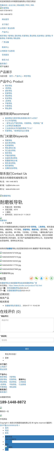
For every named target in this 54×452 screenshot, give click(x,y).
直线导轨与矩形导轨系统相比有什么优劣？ (21, 118)
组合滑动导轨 (10, 142)
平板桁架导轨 (10, 155)
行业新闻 (11, 51)
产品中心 (5, 32)
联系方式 (5, 59)
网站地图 (20, 5)
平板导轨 (8, 103)
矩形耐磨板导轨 (13, 288)
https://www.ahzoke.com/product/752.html (25, 285)
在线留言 (5, 54)
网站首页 (5, 19)
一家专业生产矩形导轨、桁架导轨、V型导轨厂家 (24, 123)
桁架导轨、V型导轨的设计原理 (17, 130)
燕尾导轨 (8, 140)
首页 (11, 76)
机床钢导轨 (9, 145)
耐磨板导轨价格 (11, 160)
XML (32, 5)
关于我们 (5, 24)
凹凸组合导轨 (10, 150)
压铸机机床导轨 (11, 168)
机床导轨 (40, 35)
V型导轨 (11, 35)
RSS (27, 5)
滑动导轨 (33, 35)
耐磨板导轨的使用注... (13, 305)
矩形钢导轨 (9, 165)
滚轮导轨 (17, 35)
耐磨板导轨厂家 (31, 283)
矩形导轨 (3, 35)
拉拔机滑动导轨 (11, 158)
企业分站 (12, 5)
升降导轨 (9, 38)
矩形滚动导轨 (10, 163)
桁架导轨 (25, 35)
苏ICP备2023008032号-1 (10, 425)
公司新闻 (3, 51)
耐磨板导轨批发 (18, 283)
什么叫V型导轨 (11, 120)
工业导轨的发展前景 (13, 125)
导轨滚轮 (16, 38)
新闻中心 (5, 47)
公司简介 (3, 28)
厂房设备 (5, 42)
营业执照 (11, 28)
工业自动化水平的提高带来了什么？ (19, 128)
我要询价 (3, 220)
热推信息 (3, 5)
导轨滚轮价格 (10, 148)
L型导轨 (48, 35)
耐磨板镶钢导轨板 (14, 290)
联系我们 (3, 63)
